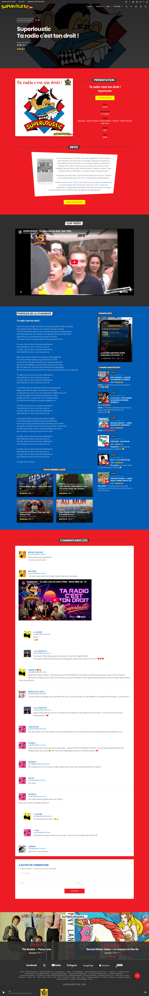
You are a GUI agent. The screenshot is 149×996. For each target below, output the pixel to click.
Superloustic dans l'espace (59, 973)
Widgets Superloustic (93, 977)
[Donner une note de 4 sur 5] (22, 49)
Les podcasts (40, 975)
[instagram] (137, 2)
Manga (73, 977)
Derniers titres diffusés (89, 975)
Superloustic (105, 90)
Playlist (21, 20)
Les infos (103, 977)
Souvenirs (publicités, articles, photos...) (96, 972)
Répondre (126, 551)
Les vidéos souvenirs (123, 972)
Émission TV (22, 977)
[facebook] (126, 2)
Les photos (112, 972)
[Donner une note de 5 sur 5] (24, 49)
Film (34, 977)
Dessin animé (119, 975)
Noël (78, 977)
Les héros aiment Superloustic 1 (77, 973)
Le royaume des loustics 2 (27, 975)
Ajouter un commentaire (74, 202)
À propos (72, 979)
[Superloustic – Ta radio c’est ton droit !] (44, 136)
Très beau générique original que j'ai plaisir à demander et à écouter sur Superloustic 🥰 (114, 410)
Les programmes (60, 972)
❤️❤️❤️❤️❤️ (106, 431)
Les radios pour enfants (123, 977)
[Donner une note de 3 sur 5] (21, 49)
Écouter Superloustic (31, 972)
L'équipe (68, 972)
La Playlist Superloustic (75, 975)
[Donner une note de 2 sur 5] (19, 49)
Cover (112, 975)
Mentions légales (82, 979)
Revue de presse (30, 973)
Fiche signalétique (78, 972)
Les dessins (111, 977)
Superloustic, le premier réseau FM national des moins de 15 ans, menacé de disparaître (84, 185)
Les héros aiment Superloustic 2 (97, 973)
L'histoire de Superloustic (46, 972)
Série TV (83, 977)
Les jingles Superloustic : (43, 973)
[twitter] (130, 2)
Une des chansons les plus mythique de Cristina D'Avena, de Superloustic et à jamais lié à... (115, 488)
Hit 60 (44, 977)
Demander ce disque (105, 98)
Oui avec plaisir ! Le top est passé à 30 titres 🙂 (115, 466)
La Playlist (105, 114)
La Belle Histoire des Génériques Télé (56, 975)
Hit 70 (49, 977)
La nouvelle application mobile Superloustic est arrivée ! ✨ (113, 354)
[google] (144, 2)
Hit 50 (39, 977)
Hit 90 (59, 977)
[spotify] (141, 2)
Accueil (22, 972)
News (102, 349)
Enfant (29, 20)
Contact (90, 979)
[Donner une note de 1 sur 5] (18, 49)
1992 (105, 130)
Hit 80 (54, 977)
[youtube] (133, 2)
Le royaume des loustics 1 (116, 973)
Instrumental (66, 977)
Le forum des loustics (62, 979)
